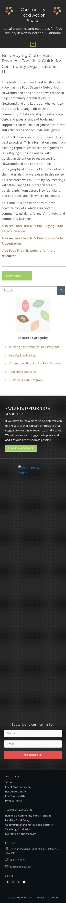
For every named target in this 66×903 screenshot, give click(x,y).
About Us (11, 782)
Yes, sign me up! (33, 754)
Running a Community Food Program (34, 347)
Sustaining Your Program (26, 380)
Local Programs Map (18, 787)
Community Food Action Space (33, 15)
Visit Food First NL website (21, 250)
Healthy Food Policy (17, 820)
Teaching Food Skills (22, 372)
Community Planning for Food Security (29, 824)
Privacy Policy (13, 800)
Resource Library (15, 791)
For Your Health (15, 796)
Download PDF (16, 276)
